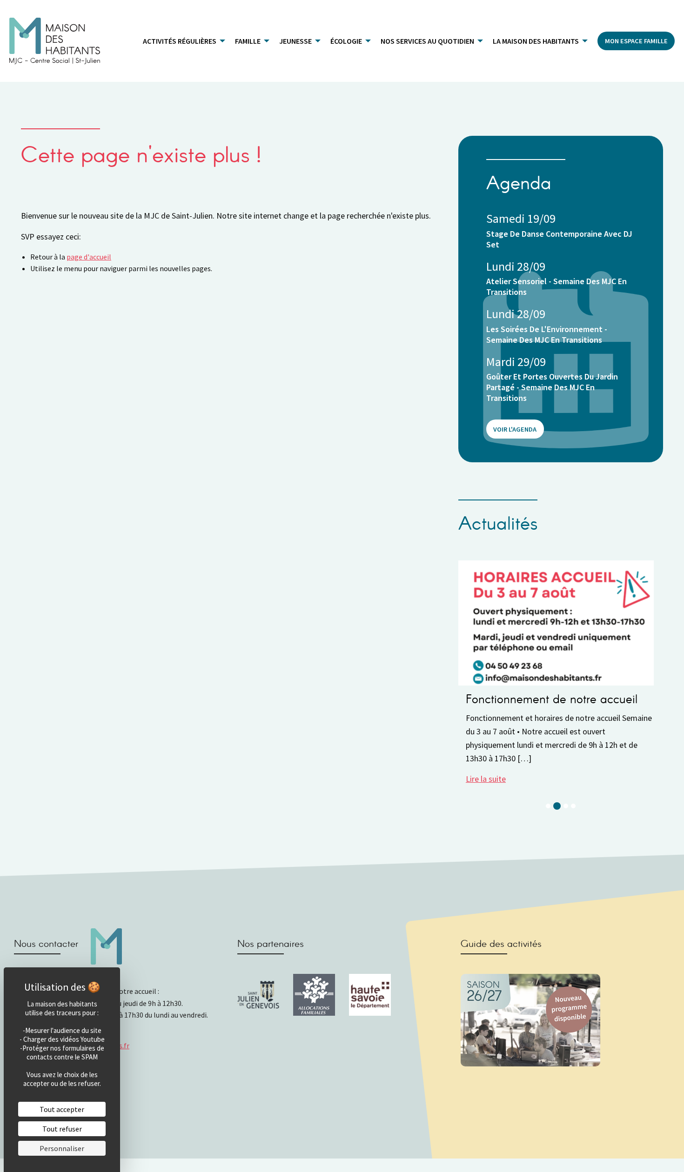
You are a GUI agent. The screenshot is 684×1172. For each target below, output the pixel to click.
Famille (248, 41)
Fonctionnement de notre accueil (551, 700)
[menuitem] (181, 41)
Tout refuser (62, 1128)
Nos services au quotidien (427, 41)
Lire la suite (486, 778)
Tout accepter (62, 1109)
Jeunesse (295, 41)
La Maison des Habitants (536, 41)
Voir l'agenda (514, 429)
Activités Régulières (179, 41)
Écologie (346, 41)
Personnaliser (62, 1148)
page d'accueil (89, 256)
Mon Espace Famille (636, 41)
